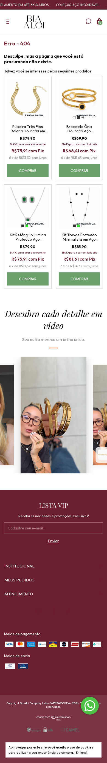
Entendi (82, 752)
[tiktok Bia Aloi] (68, 610)
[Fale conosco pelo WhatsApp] (90, 706)
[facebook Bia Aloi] (53, 610)
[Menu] (8, 22)
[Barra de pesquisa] (88, 22)
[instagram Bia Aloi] (39, 610)
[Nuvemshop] (53, 719)
